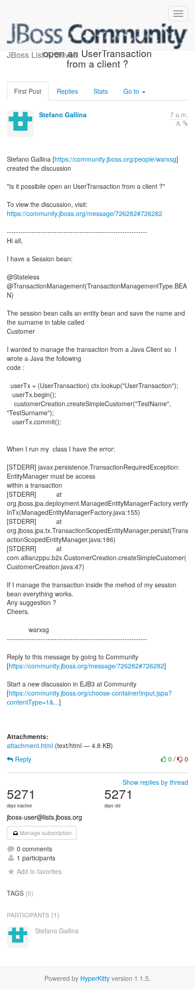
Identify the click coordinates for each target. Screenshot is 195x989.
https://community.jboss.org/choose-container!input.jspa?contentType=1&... (89, 697)
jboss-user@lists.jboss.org (44, 816)
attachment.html (30, 745)
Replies (67, 91)
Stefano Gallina (63, 114)
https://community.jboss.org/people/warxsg (115, 158)
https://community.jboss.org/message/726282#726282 (84, 213)
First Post (27, 91)
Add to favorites (39, 871)
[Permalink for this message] (185, 123)
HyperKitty (95, 978)
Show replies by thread (155, 782)
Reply (22, 758)
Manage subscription (45, 832)
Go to (132, 91)
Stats (100, 91)
